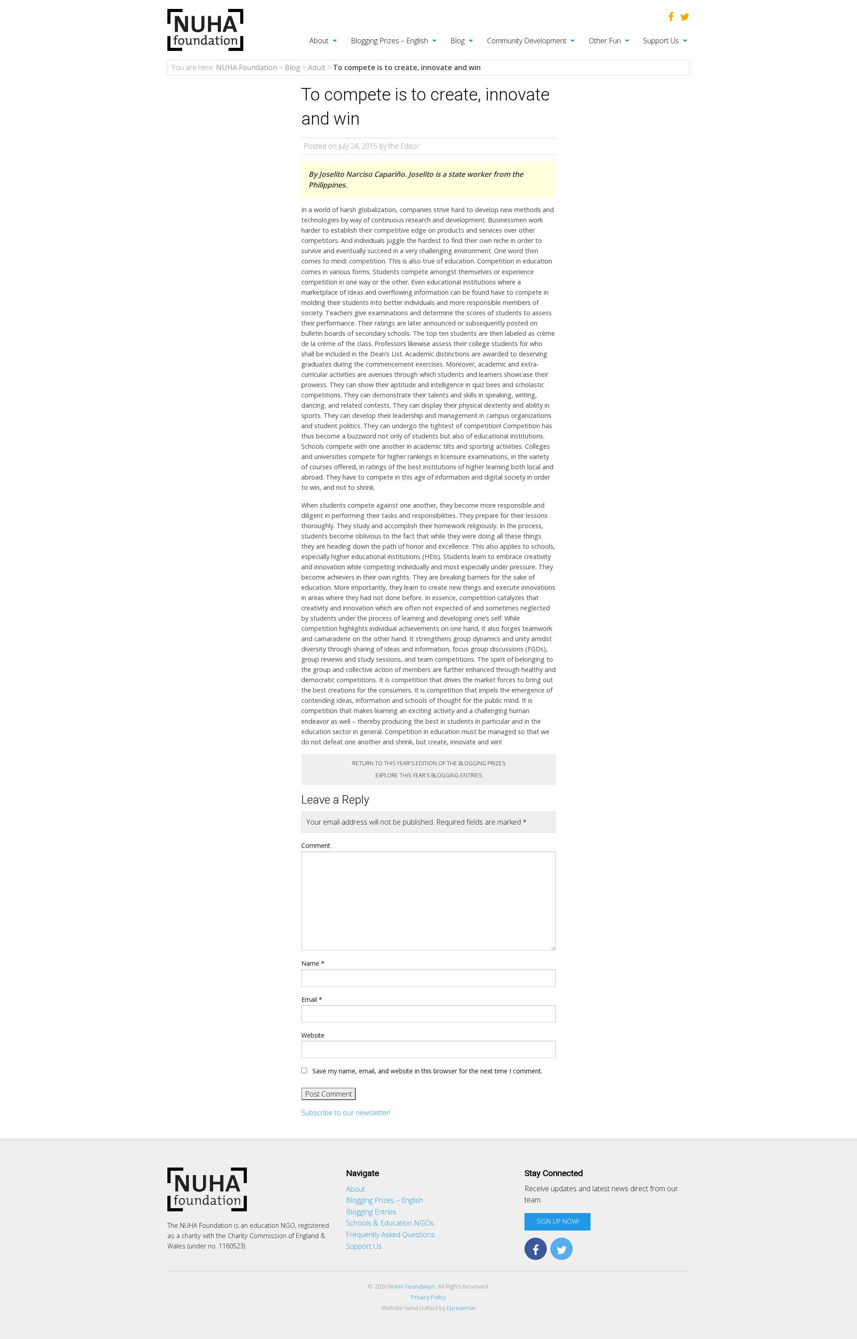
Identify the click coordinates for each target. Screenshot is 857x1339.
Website (312, 1035)
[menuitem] (318, 40)
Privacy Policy (428, 1297)
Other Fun (605, 41)
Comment (315, 845)
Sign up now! (558, 1221)
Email (311, 999)
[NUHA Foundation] (205, 29)
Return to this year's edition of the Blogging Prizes (428, 763)
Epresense (461, 1308)
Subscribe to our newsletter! (346, 1113)
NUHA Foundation (411, 1286)
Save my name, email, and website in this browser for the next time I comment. (427, 1071)
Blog (457, 41)
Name (312, 963)
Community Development (526, 41)
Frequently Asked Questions (390, 1234)
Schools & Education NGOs (390, 1223)
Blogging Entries (371, 1212)
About (319, 41)
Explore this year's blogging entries (428, 775)
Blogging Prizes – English (389, 41)
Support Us (661, 41)
